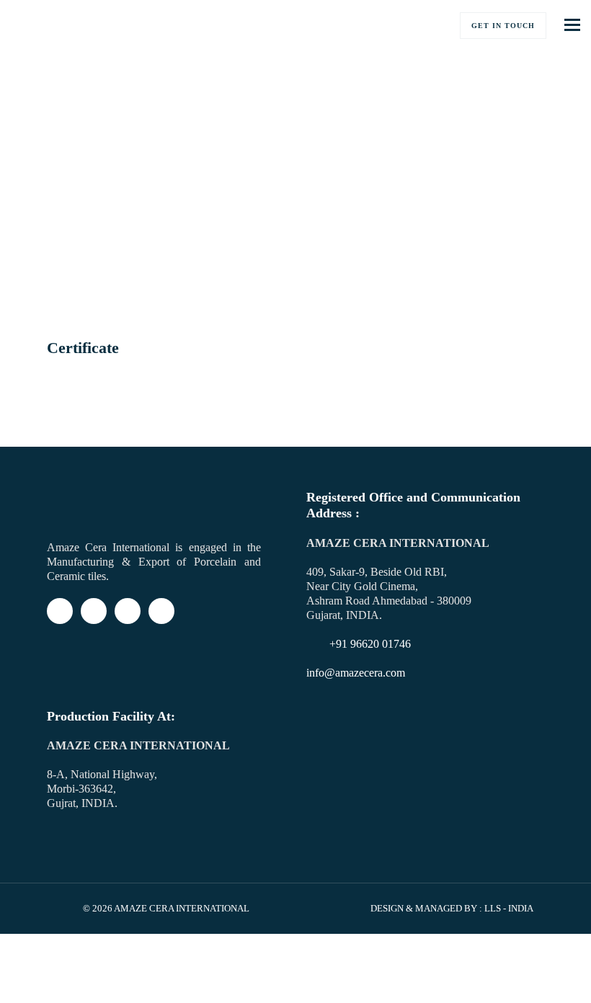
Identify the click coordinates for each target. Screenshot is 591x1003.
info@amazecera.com (355, 673)
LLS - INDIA (508, 908)
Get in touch (503, 26)
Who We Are (116, 265)
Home (59, 265)
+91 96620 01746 (370, 644)
